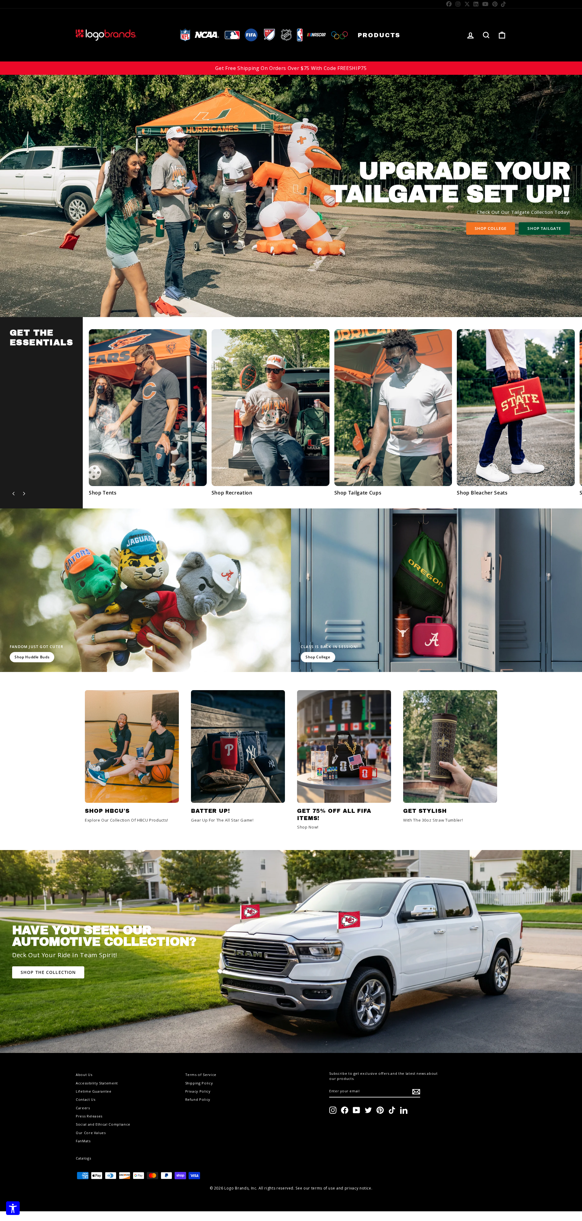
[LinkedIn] (476, 4)
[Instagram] (458, 4)
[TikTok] (503, 4)
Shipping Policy (199, 1083)
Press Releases (89, 1116)
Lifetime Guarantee (94, 1091)
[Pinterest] (495, 4)
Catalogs (83, 1158)
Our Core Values (91, 1132)
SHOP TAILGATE (544, 228)
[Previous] (14, 494)
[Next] (24, 494)
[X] (467, 4)
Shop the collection (48, 972)
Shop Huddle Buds (32, 657)
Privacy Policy (198, 1091)
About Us (84, 1074)
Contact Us (85, 1099)
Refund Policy (197, 1099)
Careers (83, 1108)
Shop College (491, 228)
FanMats (83, 1141)
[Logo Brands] (106, 35)
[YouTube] (485, 4)
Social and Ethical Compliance (103, 1124)
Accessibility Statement (97, 1083)
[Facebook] (449, 4)
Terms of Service (200, 1074)
